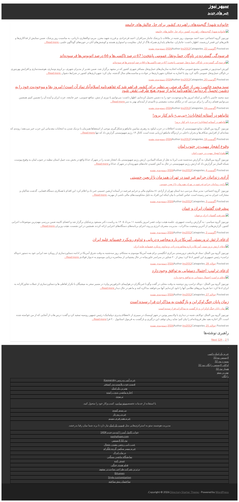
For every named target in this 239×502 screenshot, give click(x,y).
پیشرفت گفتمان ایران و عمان (205, 208)
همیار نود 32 (222, 368)
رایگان (225, 376)
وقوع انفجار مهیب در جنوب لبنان (203, 146)
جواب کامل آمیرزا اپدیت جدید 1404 (119, 432)
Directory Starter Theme (184, 492)
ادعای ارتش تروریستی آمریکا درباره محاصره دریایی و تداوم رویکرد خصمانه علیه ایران (161, 239)
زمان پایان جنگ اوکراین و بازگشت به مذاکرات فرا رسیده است (179, 301)
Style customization (119, 477)
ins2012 (185, 48)
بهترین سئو (223, 372)
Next (214, 339)
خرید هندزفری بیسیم (119, 418)
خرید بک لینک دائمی (218, 353)
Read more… (51, 42)
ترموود (119, 396)
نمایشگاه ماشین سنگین (119, 456)
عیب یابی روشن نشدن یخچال (119, 444)
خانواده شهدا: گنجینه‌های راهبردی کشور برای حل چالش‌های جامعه (177, 24)
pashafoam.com (120, 436)
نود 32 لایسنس (120, 440)
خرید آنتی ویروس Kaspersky (119, 380)
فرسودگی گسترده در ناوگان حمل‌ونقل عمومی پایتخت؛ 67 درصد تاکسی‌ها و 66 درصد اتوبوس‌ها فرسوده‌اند (144, 55)
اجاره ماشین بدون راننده (119, 392)
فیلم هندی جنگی (119, 465)
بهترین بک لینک (120, 388)
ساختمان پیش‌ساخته (120, 481)
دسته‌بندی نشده (157, 48)
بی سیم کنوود (119, 410)
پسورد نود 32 (222, 361)
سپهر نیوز (219, 5)
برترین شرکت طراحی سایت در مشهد (119, 469)
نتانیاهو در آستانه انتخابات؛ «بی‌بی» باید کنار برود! (191, 115)
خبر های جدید (218, 12)
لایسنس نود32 (221, 357)
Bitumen (120, 473)
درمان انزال (119, 452)
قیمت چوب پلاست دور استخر (119, 384)
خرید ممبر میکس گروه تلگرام (119, 448)
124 (220, 339)
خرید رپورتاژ (119, 414)
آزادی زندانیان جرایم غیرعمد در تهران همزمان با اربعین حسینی (179, 177)
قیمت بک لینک (116, 425)
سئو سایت (121, 403)
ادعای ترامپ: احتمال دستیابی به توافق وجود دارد (190, 270)
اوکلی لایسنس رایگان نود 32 (213, 365)
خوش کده (119, 461)
